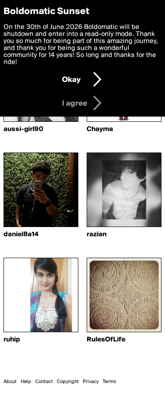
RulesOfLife (106, 339)
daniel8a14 (21, 234)
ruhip (12, 339)
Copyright (68, 381)
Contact (44, 381)
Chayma (100, 129)
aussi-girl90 (24, 129)
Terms (109, 381)
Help (26, 381)
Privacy (91, 381)
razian (96, 234)
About (10, 381)
